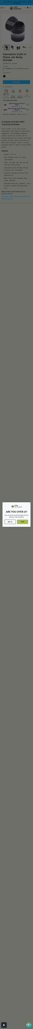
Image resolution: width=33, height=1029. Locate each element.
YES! (22, 522)
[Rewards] (29, 1024)
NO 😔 (10, 522)
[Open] (4, 1025)
